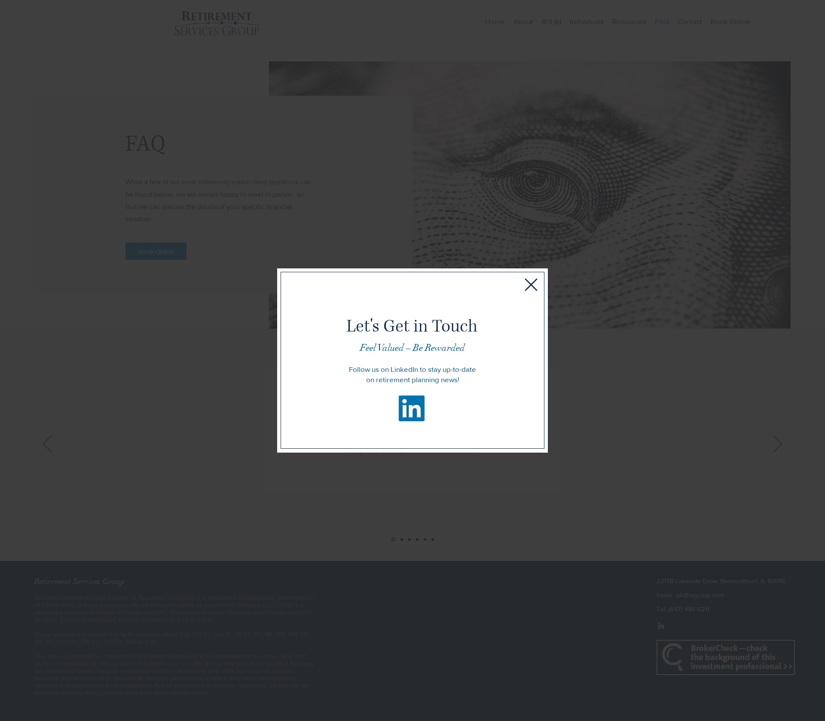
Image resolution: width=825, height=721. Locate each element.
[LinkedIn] (412, 408)
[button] (531, 284)
